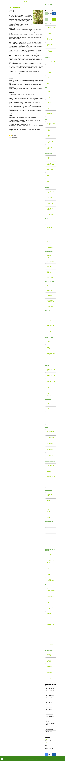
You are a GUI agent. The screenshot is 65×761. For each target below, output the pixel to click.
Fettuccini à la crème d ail (50, 170)
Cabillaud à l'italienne (49, 148)
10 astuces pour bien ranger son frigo (50, 589)
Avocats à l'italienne (49, 92)
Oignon (47, 721)
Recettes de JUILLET (49, 700)
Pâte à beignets (50, 285)
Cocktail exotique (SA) (51, 62)
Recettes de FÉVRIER (49, 711)
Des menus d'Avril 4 (51, 432)
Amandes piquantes (49, 32)
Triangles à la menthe (50, 228)
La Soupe (49, 500)
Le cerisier (49, 629)
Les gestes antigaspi (49, 614)
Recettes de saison (37, 1)
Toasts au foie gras (49, 718)
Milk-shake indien (49, 198)
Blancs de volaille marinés (51, 124)
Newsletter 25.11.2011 (49, 655)
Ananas (48, 422)
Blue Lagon (49, 72)
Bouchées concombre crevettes (49, 39)
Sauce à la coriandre (49, 272)
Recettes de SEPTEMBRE (50, 688)
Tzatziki (47, 733)
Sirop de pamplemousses (50, 348)
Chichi (48, 77)
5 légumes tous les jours (50, 573)
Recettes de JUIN (49, 702)
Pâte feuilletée (50, 306)
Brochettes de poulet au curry (50, 142)
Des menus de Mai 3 (50, 450)
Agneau (48, 403)
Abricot (48, 408)
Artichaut (49, 418)
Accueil (10, 4)
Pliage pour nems (51, 465)
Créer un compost (51, 640)
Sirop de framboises (49, 360)
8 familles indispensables (50, 580)
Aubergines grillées (49, 158)
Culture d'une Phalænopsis (50, 645)
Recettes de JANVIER (49, 714)
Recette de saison (27, 1)
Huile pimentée (50, 261)
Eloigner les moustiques (49, 601)
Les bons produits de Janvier (51, 388)
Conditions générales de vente (29, 759)
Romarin (10, 130)
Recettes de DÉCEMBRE (50, 690)
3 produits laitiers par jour (51, 561)
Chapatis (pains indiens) (50, 315)
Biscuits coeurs (50, 214)
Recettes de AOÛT (49, 697)
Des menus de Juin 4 (50, 456)
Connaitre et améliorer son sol (51, 634)
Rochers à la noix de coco (51, 240)
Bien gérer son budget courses (50, 595)
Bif (47, 67)
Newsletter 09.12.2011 (49, 667)
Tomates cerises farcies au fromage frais (50, 724)
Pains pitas (49, 320)
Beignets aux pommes (50, 209)
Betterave (48, 726)
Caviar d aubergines (49, 51)
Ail (47, 413)
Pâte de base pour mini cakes (50, 301)
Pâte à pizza (49, 290)
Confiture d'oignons (49, 256)
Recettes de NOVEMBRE (50, 693)
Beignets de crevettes (49, 103)
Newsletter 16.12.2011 (49, 673)
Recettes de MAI (49, 704)
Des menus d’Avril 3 (51, 438)
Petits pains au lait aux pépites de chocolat (50, 326)
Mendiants (49, 222)
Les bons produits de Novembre (51, 376)
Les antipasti (50, 505)
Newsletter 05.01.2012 (49, 679)
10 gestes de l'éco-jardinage (50, 623)
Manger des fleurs (49, 495)
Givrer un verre (50, 481)
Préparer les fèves (51, 485)
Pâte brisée (49, 295)
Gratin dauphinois (49, 182)
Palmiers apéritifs (49, 731)
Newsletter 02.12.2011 (49, 661)
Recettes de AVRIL (49, 707)
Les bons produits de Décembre (51, 382)
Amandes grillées (51, 27)
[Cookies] (2, 759)
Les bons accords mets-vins (51, 516)
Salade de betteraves (49, 729)
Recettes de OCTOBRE (50, 695)
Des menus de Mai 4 (50, 444)
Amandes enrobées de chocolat (49, 246)
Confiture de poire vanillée (51, 354)
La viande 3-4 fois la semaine (50, 555)
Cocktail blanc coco (50, 82)
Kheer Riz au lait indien (50, 192)
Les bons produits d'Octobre (51, 370)
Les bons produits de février (51, 394)
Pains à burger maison (50, 332)
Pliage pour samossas (49, 470)
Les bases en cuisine (49, 510)
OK (54, 13)
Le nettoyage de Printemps (50, 607)
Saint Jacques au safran (50, 716)
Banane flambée (50, 203)
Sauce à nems (50, 277)
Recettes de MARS (49, 709)
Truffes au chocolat (49, 234)
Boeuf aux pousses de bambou (49, 130)
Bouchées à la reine (50, 136)
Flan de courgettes (49, 176)
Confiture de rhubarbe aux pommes (50, 342)
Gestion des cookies (38, 759)
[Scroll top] (63, 759)
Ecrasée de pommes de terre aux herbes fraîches (50, 164)
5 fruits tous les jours (50, 567)
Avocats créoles (50, 97)
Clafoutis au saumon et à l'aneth (49, 114)
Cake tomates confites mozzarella (50, 45)
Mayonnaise (49, 266)
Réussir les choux (51, 476)
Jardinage (13, 4)
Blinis (48, 108)
